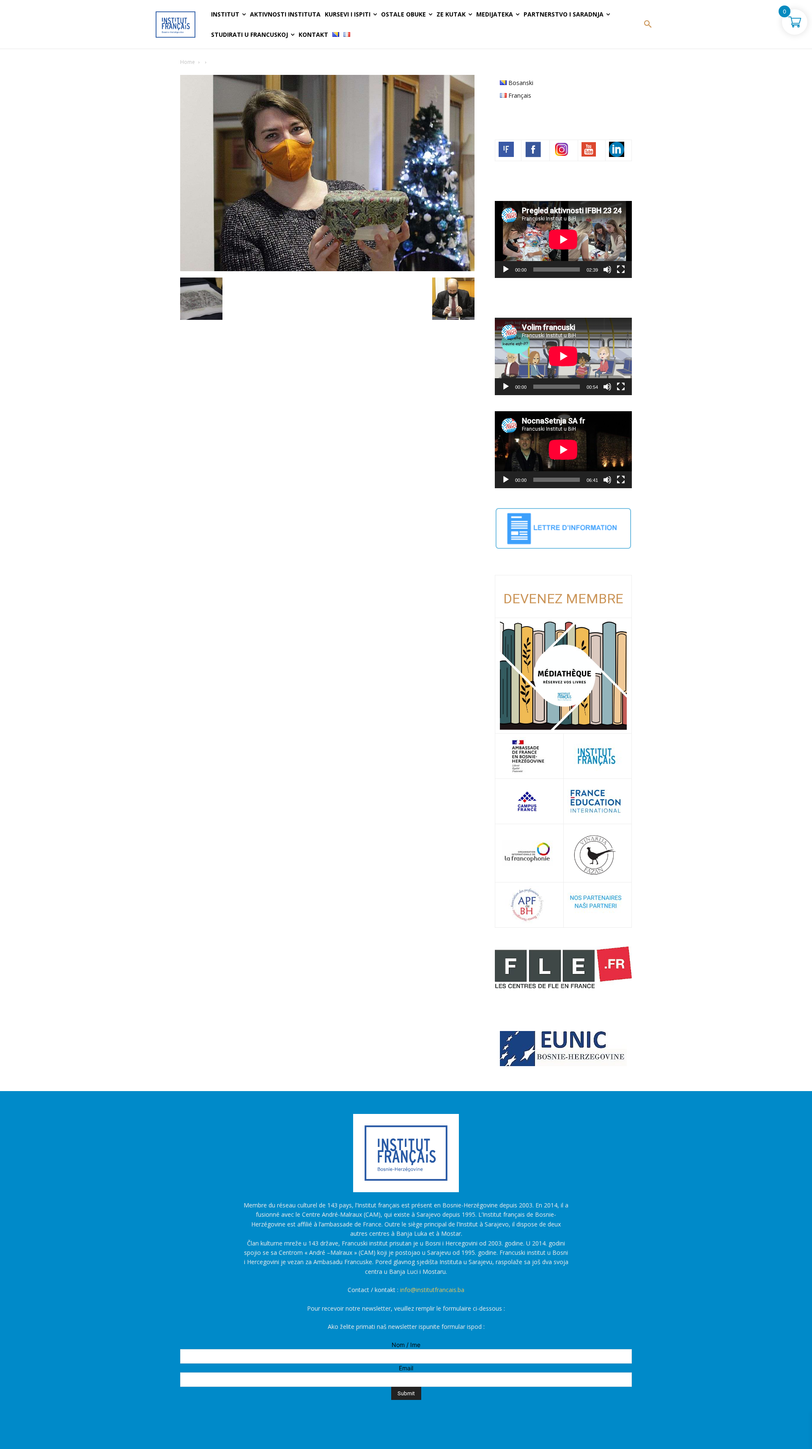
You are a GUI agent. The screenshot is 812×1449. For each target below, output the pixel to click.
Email (406, 1368)
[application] (563, 239)
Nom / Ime (406, 1344)
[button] (648, 24)
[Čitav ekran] (621, 269)
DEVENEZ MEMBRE (563, 599)
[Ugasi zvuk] (607, 269)
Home (187, 62)
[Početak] (506, 269)
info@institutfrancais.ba (432, 1290)
